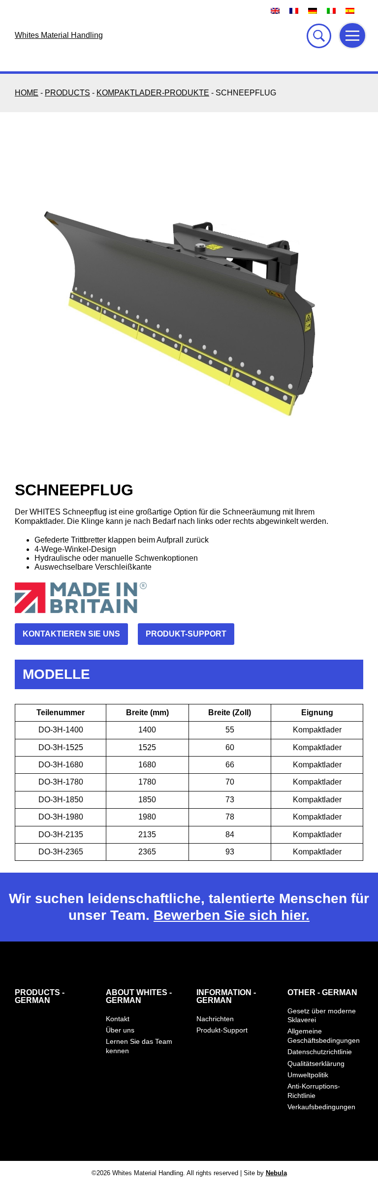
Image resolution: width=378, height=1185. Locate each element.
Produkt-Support (222, 1030)
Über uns (120, 1030)
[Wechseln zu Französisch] (293, 10)
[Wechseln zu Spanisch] (350, 10)
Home (26, 93)
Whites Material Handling (59, 35)
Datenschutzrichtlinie (319, 1052)
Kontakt (117, 1019)
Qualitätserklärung (316, 1063)
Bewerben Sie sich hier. (232, 915)
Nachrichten (215, 1019)
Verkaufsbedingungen (321, 1107)
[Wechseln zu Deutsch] (312, 10)
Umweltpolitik (307, 1075)
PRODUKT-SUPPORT (186, 634)
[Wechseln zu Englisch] (275, 10)
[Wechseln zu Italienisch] (331, 10)
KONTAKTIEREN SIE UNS (71, 634)
